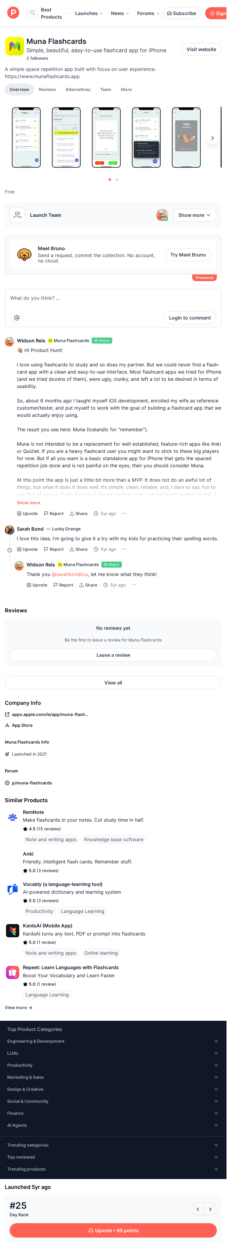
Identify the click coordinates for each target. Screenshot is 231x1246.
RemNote (33, 812)
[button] (126, 89)
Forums (145, 13)
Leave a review (113, 655)
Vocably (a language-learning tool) (63, 884)
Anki (28, 854)
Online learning (101, 953)
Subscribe (184, 13)
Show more (191, 215)
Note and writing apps (51, 839)
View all (113, 683)
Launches (86, 13)
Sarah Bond (30, 529)
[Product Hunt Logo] (13, 13)
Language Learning (82, 911)
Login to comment (190, 318)
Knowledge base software (113, 839)
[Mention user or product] (16, 317)
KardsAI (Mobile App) (47, 926)
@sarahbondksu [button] (70, 574)
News (117, 13)
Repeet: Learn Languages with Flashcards (71, 967)
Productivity (39, 911)
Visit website (201, 49)
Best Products (51, 13)
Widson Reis (31, 341)
